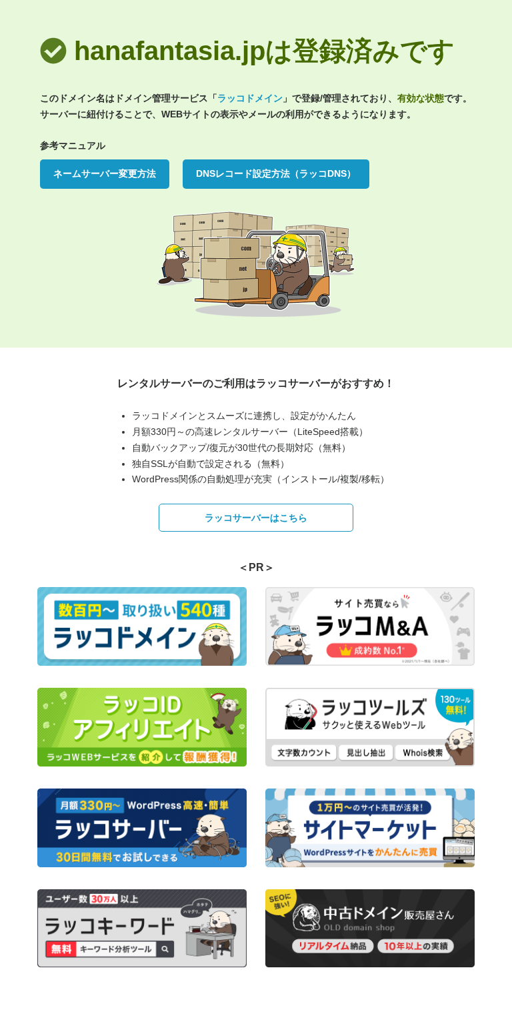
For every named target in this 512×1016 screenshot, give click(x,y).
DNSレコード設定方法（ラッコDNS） (276, 173)
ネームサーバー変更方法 (104, 173)
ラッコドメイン (250, 98)
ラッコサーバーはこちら (256, 517)
